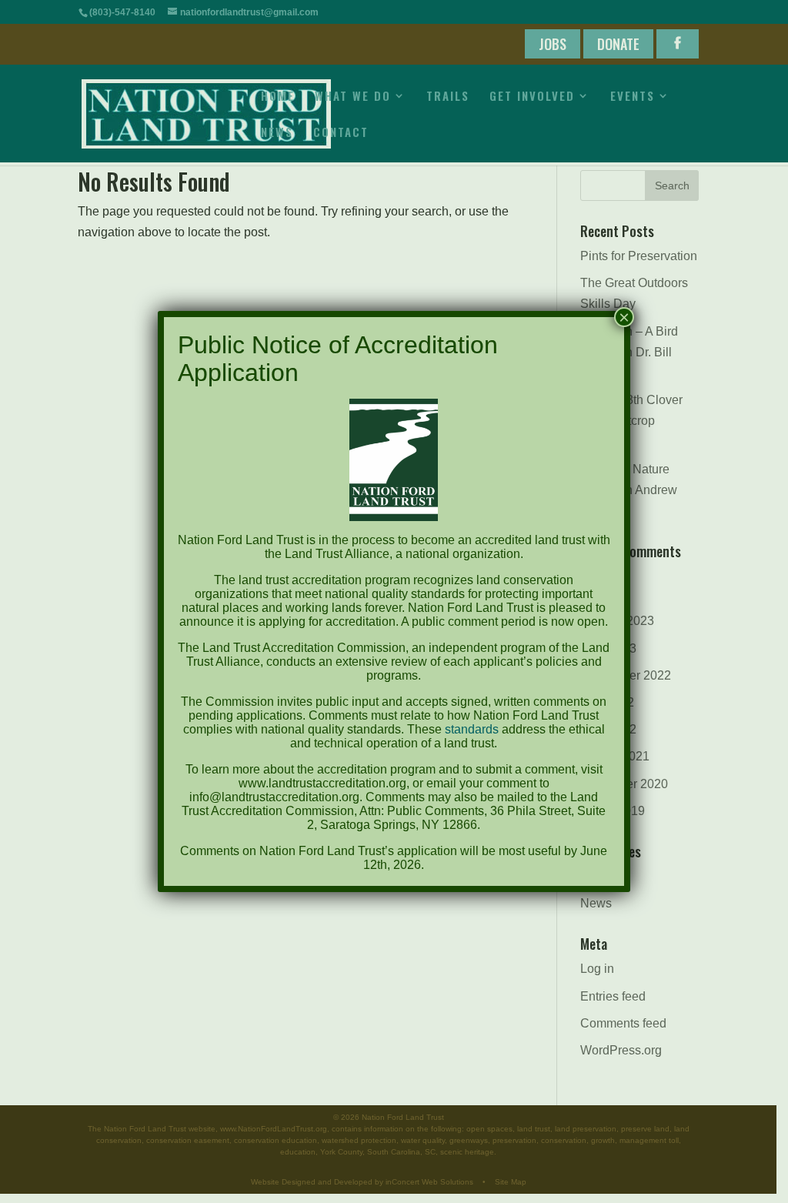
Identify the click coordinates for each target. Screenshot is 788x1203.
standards (472, 729)
